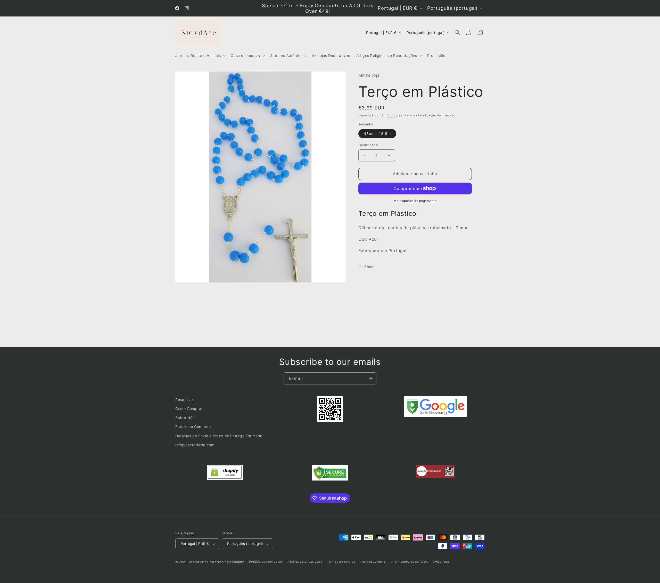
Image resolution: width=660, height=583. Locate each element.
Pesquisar (184, 399)
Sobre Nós (184, 417)
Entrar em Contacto (193, 427)
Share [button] (369, 266)
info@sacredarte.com (194, 445)
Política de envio (373, 561)
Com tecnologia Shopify (225, 562)
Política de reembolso (265, 561)
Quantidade (368, 145)
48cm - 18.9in (377, 134)
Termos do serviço (341, 561)
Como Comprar (189, 408)
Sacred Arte (198, 562)
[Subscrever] (370, 378)
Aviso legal (441, 561)
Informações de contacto (409, 561)
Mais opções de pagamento (415, 201)
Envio (391, 115)
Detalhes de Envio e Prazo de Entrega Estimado (218, 436)
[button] (200, 55)
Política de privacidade (304, 561)
